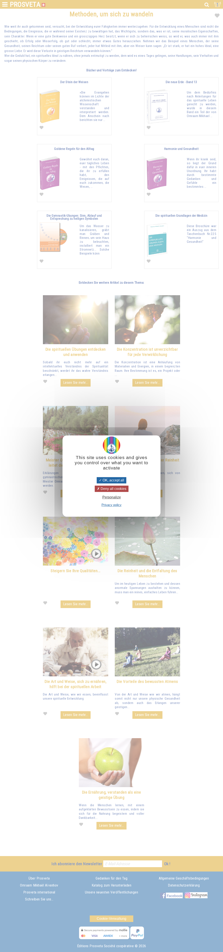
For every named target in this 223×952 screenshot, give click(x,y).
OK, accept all (113, 480)
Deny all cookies (113, 489)
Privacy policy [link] (111, 505)
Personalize (111, 497)
